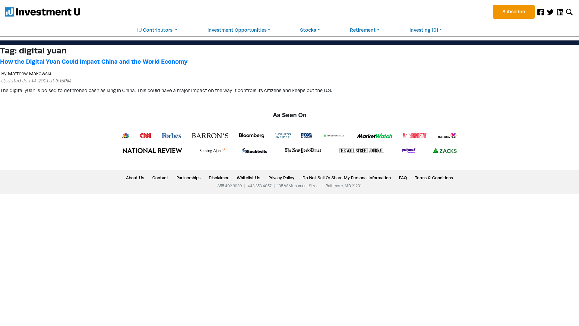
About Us (135, 177)
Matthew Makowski (29, 73)
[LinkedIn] (560, 11)
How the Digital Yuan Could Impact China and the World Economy (94, 61)
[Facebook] (540, 11)
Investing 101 (424, 30)
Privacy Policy (281, 177)
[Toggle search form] (569, 11)
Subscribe (513, 11)
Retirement (363, 30)
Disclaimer (219, 177)
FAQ (403, 177)
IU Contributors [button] (155, 30)
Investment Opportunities (237, 30)
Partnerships (188, 177)
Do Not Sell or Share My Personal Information (346, 177)
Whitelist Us (248, 177)
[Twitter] (550, 11)
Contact (160, 177)
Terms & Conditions (434, 177)
